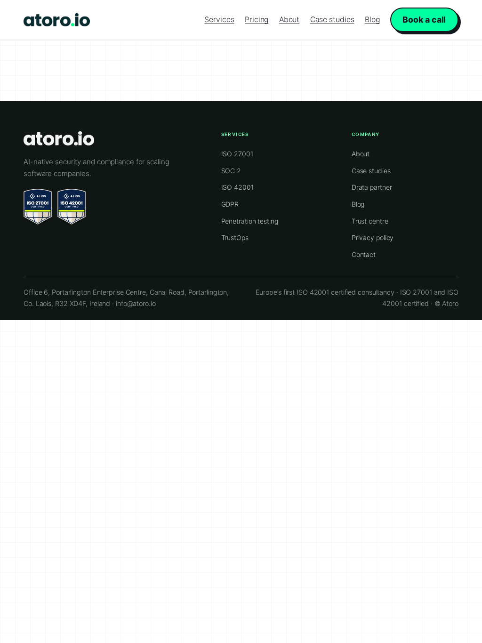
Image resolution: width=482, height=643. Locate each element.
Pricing (256, 19)
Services (219, 19)
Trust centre (370, 221)
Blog (372, 19)
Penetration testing (249, 221)
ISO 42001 (237, 187)
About (289, 19)
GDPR (230, 204)
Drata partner (372, 187)
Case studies (332, 19)
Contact (364, 254)
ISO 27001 (237, 154)
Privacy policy (373, 237)
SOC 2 (231, 171)
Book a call (424, 19)
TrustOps (235, 237)
